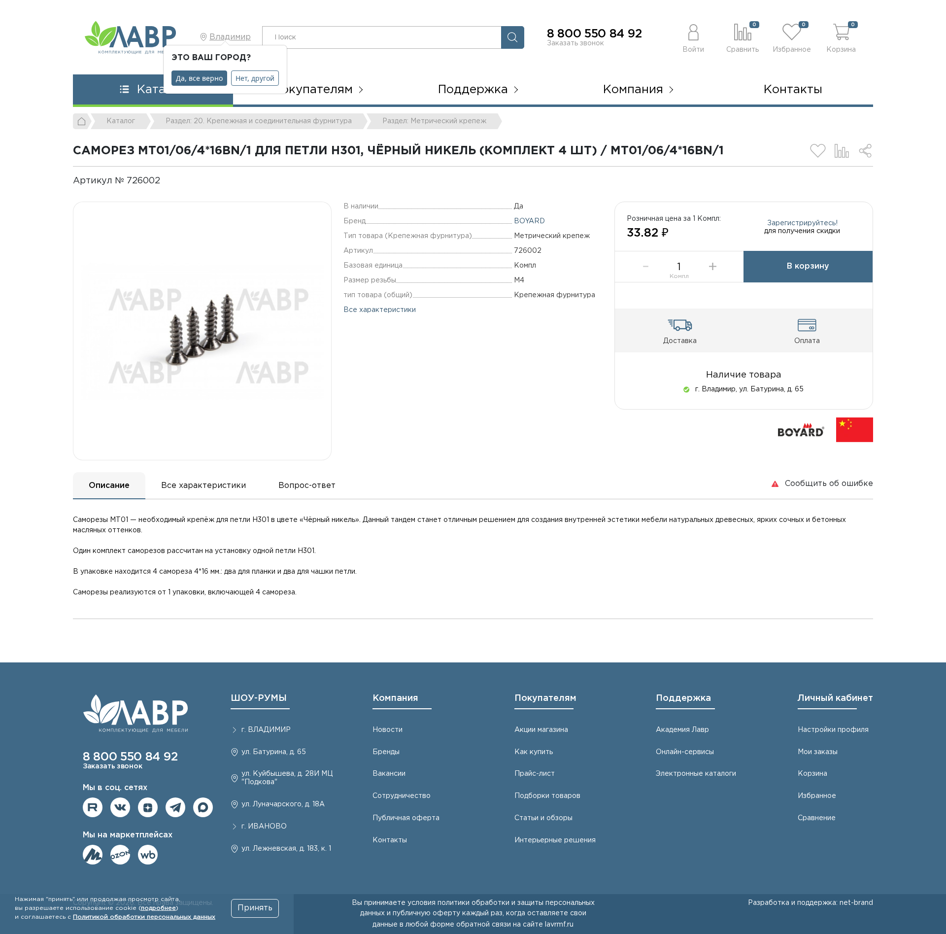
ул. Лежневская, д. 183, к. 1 (286, 849)
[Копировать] (168, 181)
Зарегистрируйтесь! (802, 223)
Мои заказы (818, 752)
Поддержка (683, 698)
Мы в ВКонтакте (120, 807)
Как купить (533, 752)
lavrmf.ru (559, 925)
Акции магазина (541, 730)
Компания (395, 698)
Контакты (793, 89)
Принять (254, 908)
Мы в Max (203, 807)
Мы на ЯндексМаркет (92, 855)
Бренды (386, 752)
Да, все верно (199, 78)
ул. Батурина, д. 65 (273, 752)
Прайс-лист (534, 774)
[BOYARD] (801, 429)
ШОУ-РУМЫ (259, 698)
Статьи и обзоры (543, 818)
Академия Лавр (682, 730)
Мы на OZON (120, 855)
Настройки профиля (833, 730)
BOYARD (529, 221)
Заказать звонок (575, 43)
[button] (693, 37)
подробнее (158, 908)
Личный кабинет (835, 698)
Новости (387, 730)
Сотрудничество (401, 796)
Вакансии (388, 774)
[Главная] (82, 121)
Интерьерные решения (555, 840)
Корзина (812, 774)
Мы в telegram (175, 807)
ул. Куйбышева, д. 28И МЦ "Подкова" (287, 778)
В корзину (808, 266)
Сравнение (817, 818)
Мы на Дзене (148, 807)
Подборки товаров (547, 796)
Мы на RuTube (92, 807)
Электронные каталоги (696, 774)
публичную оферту (426, 913)
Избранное (817, 796)
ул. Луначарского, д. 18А (283, 804)
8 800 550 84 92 (594, 34)
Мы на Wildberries (148, 855)
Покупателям (545, 698)
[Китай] (854, 429)
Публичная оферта (405, 818)
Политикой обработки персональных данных (144, 917)
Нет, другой (255, 78)
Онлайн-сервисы (685, 752)
